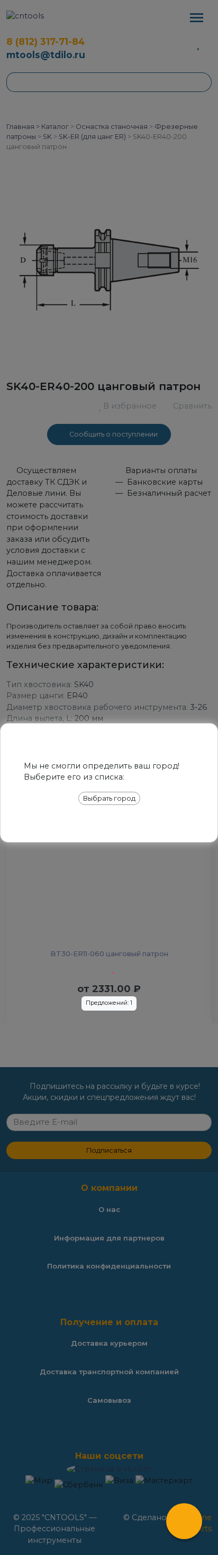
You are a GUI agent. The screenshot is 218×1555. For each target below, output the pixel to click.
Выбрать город (109, 798)
